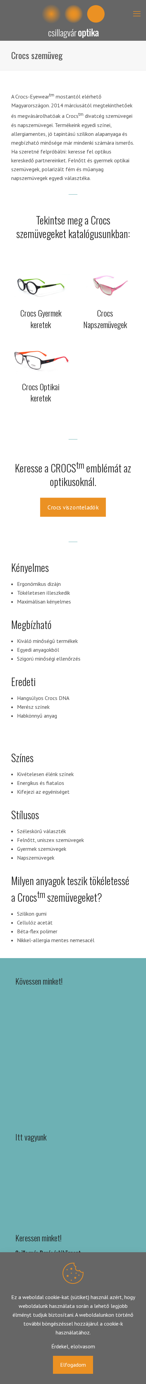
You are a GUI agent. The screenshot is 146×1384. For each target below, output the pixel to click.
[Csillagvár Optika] (73, 20)
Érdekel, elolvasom (73, 1346)
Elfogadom (73, 1364)
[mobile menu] (137, 13)
